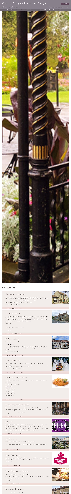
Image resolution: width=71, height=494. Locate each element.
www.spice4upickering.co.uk (14, 430)
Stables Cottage (11, 9)
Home (4, 9)
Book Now (65, 3)
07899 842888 (17, 7)
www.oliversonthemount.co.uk (17, 368)
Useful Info (36, 9)
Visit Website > (9, 330)
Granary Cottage (20, 9)
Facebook (68, 7)
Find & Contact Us (57, 9)
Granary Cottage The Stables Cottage (24, 3)
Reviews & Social (44, 9)
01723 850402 (8, 7)
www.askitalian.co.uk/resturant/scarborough (36, 444)
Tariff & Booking (28, 9)
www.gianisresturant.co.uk (12, 413)
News (50, 9)
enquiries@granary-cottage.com (57, 7)
